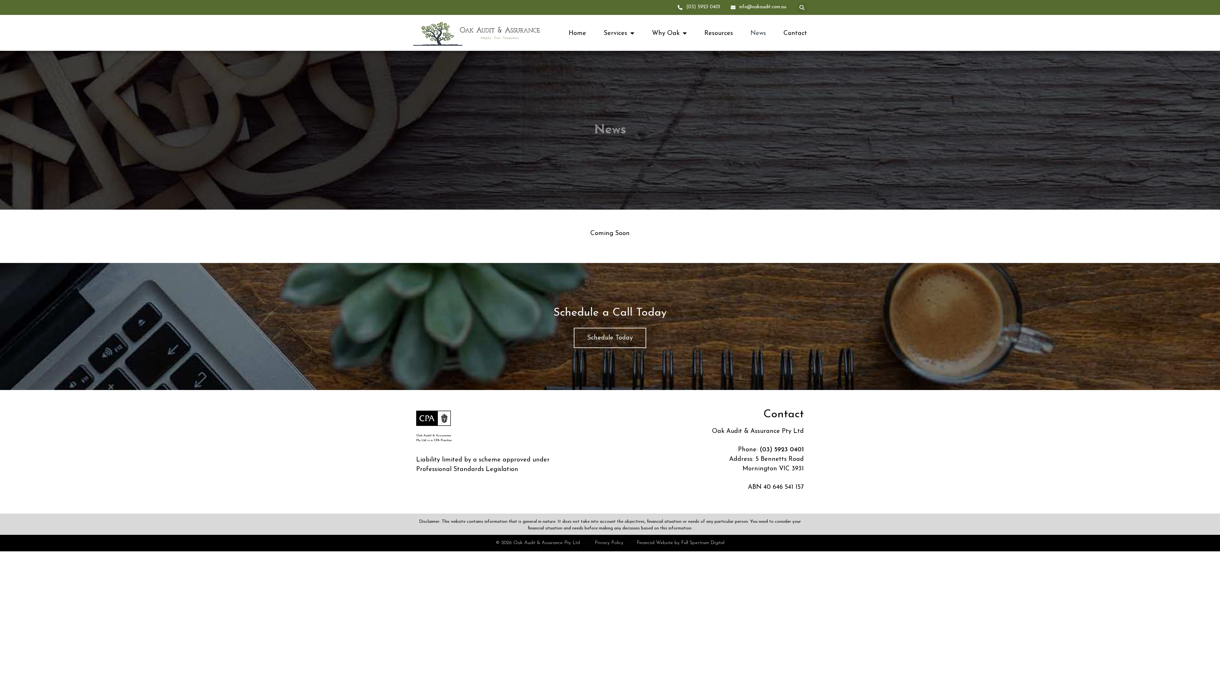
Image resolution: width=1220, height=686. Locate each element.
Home (577, 33)
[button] (802, 7)
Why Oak (666, 33)
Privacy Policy (609, 543)
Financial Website (655, 543)
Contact (795, 33)
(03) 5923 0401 (782, 450)
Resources (718, 33)
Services (615, 33)
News (758, 33)
